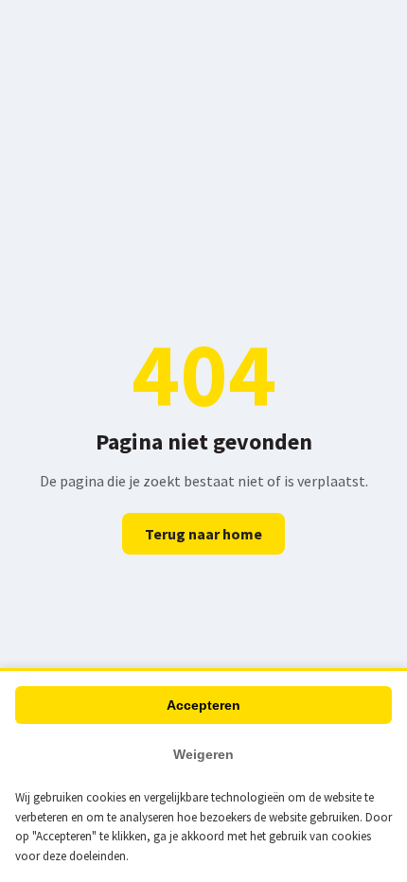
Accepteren (203, 705)
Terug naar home (203, 533)
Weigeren (203, 754)
